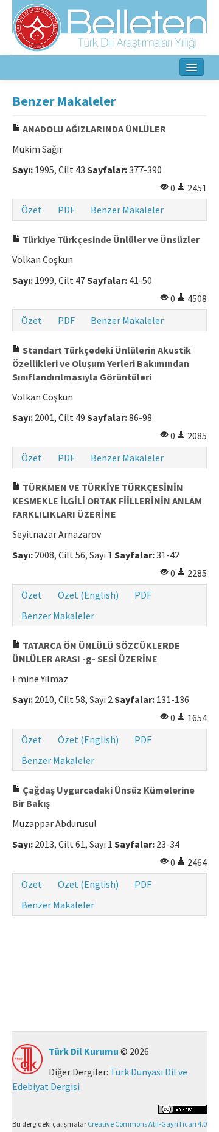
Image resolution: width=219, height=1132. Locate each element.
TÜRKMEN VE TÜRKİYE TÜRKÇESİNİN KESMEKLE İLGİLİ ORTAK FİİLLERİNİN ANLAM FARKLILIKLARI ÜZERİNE (107, 500)
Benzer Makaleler (127, 210)
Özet (31, 210)
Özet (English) (88, 595)
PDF (66, 210)
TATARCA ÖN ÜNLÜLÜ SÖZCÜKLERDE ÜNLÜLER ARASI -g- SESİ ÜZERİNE (96, 652)
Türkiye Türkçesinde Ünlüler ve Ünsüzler (110, 239)
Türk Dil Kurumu (84, 1051)
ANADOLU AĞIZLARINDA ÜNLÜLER (93, 129)
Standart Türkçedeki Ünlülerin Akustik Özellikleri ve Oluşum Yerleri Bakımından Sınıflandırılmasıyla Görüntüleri (101, 363)
